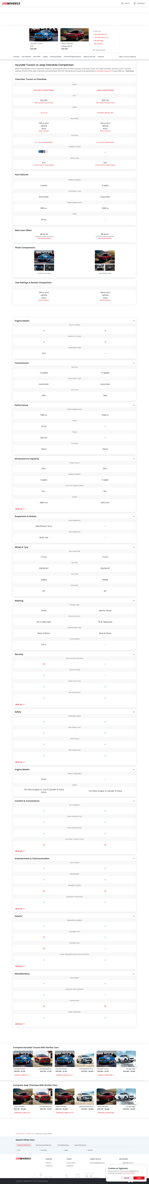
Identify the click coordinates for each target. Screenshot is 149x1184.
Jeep (66, 1150)
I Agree (139, 1178)
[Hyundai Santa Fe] (42, 1059)
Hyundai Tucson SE (104, 71)
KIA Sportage (98, 41)
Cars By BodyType (63, 1145)
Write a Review (44, 131)
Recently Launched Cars (44, 1145)
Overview (16, 57)
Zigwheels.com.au (127, 1163)
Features (101, 57)
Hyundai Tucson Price (45, 103)
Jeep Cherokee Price (107, 103)
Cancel (126, 1178)
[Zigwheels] (11, 3)
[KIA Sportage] (126, 1059)
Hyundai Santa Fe (100, 34)
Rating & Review (55, 57)
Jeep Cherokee (67, 43)
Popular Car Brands (23, 1145)
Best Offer (36, 57)
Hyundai (44, 1150)
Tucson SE (43, 113)
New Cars (22, 1134)
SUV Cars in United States (45, 165)
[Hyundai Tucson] (43, 34)
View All (19, 509)
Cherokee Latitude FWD (105, 113)
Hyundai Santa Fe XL (101, 37)
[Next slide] (135, 1064)
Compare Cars (30, 1134)
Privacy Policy (71, 1163)
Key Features (26, 57)
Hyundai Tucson (36, 43)
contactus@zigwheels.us (97, 1163)
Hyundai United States (44, 90)
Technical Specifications (72, 57)
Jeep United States (105, 90)
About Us (48, 1163)
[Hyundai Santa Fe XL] (84, 1059)
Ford (18, 1150)
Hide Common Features (127, 57)
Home (17, 1134)
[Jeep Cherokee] (74, 34)
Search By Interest (80, 1145)
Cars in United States (45, 142)
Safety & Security (89, 57)
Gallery (45, 57)
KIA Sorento (98, 44)
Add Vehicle (100, 50)
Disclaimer (70, 1166)
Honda (90, 1150)
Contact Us (49, 1166)
